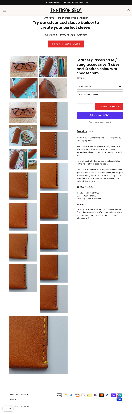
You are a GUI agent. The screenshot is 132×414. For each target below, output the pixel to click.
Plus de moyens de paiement (100, 122)
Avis (91, 131)
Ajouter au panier (109, 107)
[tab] (83, 131)
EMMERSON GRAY (23, 406)
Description (82, 131)
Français (13, 399)
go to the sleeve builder (66, 44)
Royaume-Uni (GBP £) (18, 394)
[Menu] (4, 10)
